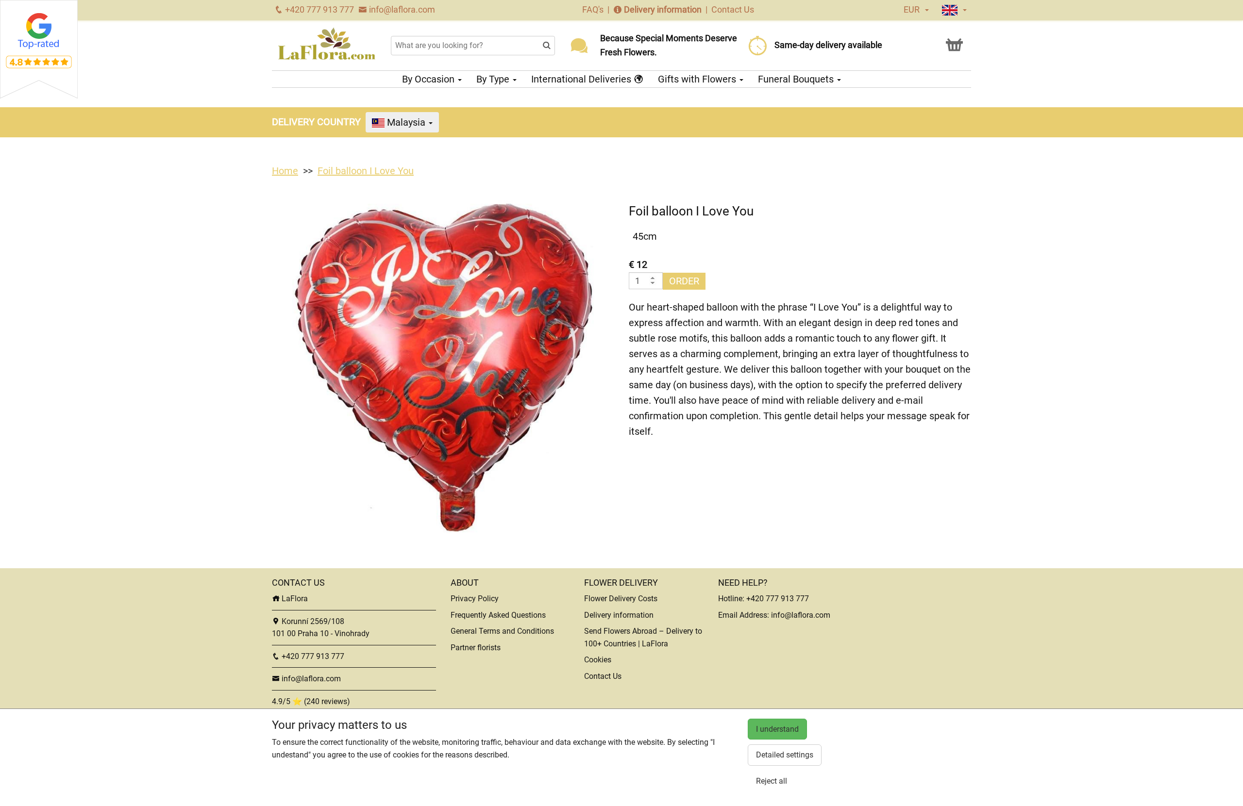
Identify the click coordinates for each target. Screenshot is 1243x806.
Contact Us (732, 9)
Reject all (771, 781)
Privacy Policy (475, 598)
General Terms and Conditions (502, 631)
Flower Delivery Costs (620, 598)
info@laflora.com (401, 9)
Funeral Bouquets (797, 79)
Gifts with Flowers (698, 79)
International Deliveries (582, 79)
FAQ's (593, 9)
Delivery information (663, 9)
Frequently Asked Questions (498, 615)
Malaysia (406, 122)
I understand (777, 729)
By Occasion (429, 79)
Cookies (597, 659)
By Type (494, 79)
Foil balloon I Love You (366, 171)
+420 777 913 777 (318, 9)
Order (684, 281)
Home (285, 171)
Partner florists (476, 647)
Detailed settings (784, 754)
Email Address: (744, 615)
